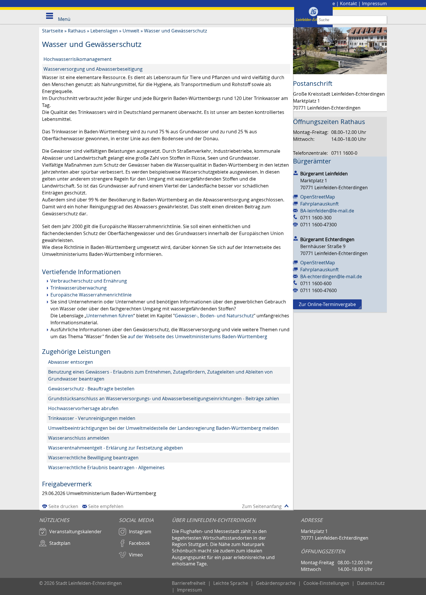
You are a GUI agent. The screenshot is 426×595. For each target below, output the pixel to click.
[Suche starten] (383, 20)
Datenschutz (371, 583)
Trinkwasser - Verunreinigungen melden (91, 418)
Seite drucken (63, 506)
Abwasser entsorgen (70, 362)
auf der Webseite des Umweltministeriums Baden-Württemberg (197, 336)
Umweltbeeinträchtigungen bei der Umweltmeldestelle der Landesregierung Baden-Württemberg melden (163, 428)
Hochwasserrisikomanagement (77, 59)
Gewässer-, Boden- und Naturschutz (214, 315)
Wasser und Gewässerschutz (175, 31)
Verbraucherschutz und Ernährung (88, 281)
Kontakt (348, 3)
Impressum (374, 3)
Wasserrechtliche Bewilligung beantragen (93, 457)
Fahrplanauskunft (319, 204)
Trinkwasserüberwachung (78, 288)
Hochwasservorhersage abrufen (83, 408)
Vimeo (136, 555)
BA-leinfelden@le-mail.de (327, 211)
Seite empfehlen (105, 506)
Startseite (52, 31)
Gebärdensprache (276, 583)
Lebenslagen (104, 31)
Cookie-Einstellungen (326, 583)
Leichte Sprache (230, 583)
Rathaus (77, 31)
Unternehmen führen (109, 315)
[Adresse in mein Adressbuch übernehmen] (295, 172)
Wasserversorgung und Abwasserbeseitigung (93, 69)
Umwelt (131, 31)
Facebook (139, 543)
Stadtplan (59, 543)
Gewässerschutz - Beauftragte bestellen (91, 388)
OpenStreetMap (317, 197)
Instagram (140, 531)
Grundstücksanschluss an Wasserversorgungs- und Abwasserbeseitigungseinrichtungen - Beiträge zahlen (163, 398)
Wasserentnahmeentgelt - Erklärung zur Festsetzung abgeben (115, 448)
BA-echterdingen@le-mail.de (331, 276)
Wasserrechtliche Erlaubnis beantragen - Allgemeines (106, 467)
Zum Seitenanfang (262, 506)
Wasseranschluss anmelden (78, 438)
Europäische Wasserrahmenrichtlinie (91, 295)
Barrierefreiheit (188, 583)
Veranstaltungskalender (75, 531)
